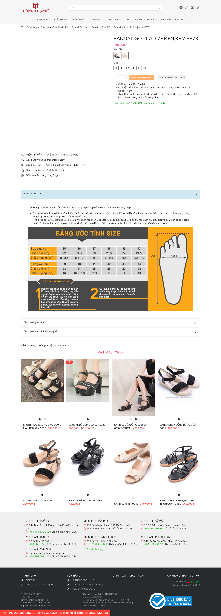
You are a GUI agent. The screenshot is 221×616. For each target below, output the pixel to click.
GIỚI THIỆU (31, 580)
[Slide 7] (73, 151)
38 (133, 68)
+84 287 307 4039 (40, 556)
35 (116, 68)
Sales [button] (151, 19)
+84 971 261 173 (154, 544)
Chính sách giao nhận (128, 575)
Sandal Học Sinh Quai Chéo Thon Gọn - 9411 (178, 502)
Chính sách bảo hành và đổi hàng (87, 584)
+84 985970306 (154, 528)
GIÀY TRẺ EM (134, 19)
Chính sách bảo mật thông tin (40, 584)
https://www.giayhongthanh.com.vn (37, 605)
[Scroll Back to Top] (218, 613)
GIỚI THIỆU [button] (78, 19)
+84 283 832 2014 (40, 531)
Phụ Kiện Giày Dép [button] (172, 19)
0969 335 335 (43, 602)
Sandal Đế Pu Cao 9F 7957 (85, 500)
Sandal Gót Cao (80, 27)
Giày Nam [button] (114, 19)
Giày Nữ (44, 27)
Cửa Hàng (60, 19)
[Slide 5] (62, 151)
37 (127, 68)
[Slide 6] (67, 151)
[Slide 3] (51, 151)
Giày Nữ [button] (97, 19)
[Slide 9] (83, 151)
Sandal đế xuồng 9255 (37, 500)
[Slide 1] (40, 151)
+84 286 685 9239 (98, 544)
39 (139, 68)
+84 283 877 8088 (40, 544)
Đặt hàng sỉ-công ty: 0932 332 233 (84, 613)
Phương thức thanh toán (83, 588)
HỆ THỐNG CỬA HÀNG (83, 580)
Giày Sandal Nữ (60, 27)
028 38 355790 (28, 602)
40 (144, 68)
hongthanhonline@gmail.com (34, 599)
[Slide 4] (56, 151)
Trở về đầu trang (94, 549)
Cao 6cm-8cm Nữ (101, 27)
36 (122, 68)
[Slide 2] (45, 151)
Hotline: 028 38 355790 (18, 613)
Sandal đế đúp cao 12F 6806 (87, 425)
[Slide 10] (89, 151)
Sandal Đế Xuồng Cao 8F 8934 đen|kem (130, 426)
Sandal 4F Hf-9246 (126, 504)
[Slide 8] (78, 151)
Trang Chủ (42, 19)
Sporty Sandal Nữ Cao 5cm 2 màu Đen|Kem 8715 (42, 426)
